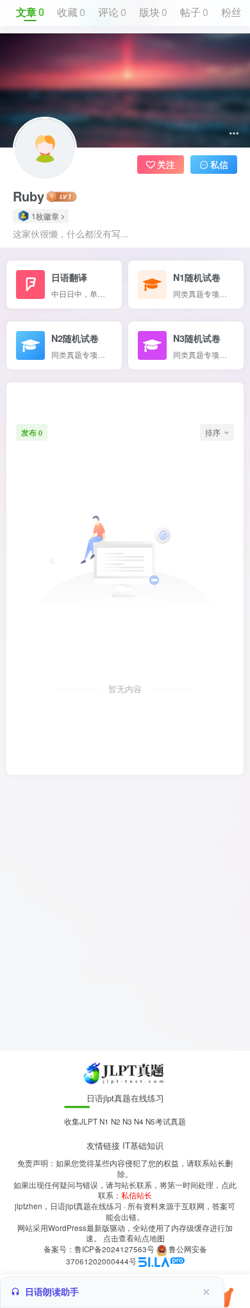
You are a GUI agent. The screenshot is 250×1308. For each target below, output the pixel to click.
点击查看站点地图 (134, 1238)
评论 (112, 11)
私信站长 (136, 1195)
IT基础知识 (142, 1145)
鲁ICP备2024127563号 (114, 1249)
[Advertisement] (125, 913)
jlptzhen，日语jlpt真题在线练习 (68, 1206)
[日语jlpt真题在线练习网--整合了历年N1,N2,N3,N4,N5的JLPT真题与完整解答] (125, 1072)
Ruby (28, 196)
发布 (31, 432)
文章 (30, 11)
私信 (219, 164)
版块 (153, 11)
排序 (213, 432)
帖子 (194, 11)
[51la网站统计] (161, 1261)
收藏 (71, 11)
